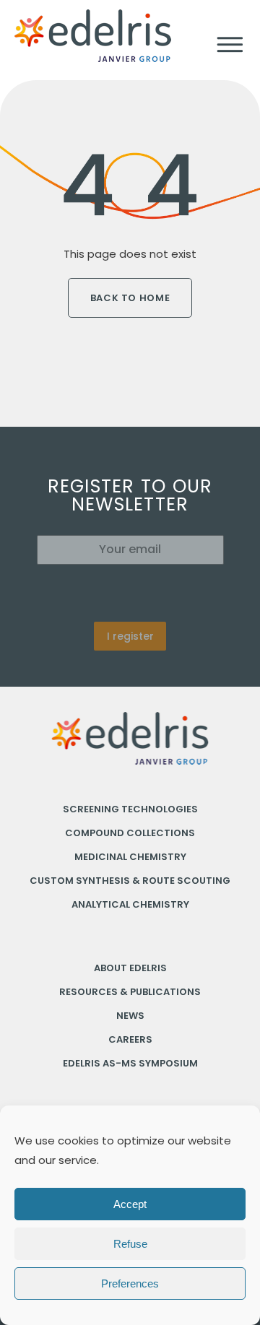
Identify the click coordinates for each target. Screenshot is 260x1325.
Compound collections (130, 833)
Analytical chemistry (130, 904)
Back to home (130, 298)
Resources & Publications (130, 991)
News (130, 1015)
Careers (130, 1039)
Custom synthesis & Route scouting (130, 880)
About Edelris (130, 968)
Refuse (130, 1244)
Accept (130, 1204)
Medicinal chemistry (130, 856)
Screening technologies (130, 809)
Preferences (130, 1283)
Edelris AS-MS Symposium (130, 1063)
